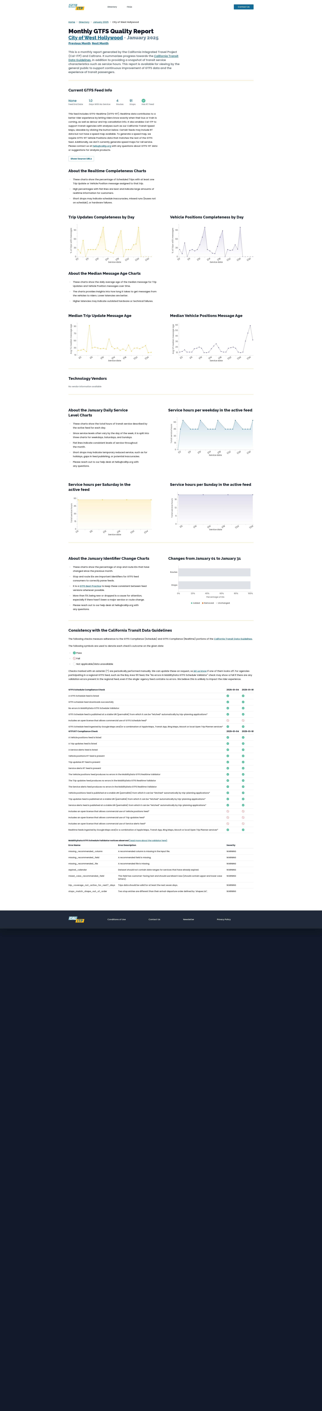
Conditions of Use (116, 919)
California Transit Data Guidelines (233, 638)
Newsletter (188, 919)
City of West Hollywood (95, 37)
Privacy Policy (224, 919)
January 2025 (101, 22)
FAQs (129, 6)
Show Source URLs (81, 158)
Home (71, 22)
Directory (112, 6)
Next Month (100, 43)
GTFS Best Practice (90, 586)
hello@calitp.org (102, 146)
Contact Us (244, 6)
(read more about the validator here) (148, 840)
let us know (200, 671)
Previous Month (79, 43)
